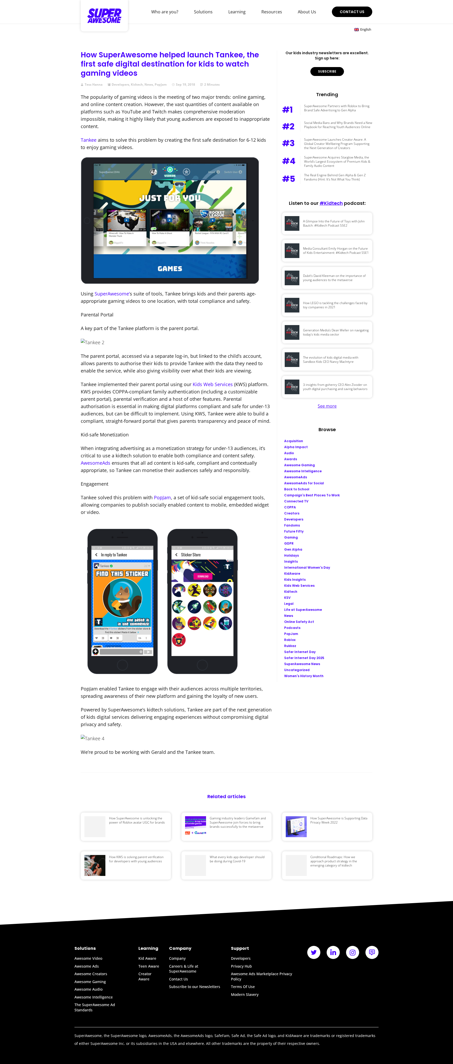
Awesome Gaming (90, 981)
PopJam (161, 85)
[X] (313, 952)
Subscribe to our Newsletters (194, 986)
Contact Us (352, 11)
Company (177, 958)
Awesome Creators (90, 973)
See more (327, 406)
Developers (120, 85)
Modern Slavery (244, 994)
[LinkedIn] (333, 952)
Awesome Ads (86, 966)
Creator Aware (145, 976)
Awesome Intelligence (93, 997)
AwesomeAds (95, 463)
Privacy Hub (241, 966)
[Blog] (372, 952)
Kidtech (137, 85)
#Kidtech (331, 203)
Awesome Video (88, 958)
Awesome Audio (88, 989)
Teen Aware (148, 966)
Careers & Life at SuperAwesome (183, 969)
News (148, 85)
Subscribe (327, 71)
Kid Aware (147, 958)
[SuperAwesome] (104, 15)
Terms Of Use (243, 986)
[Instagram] (352, 952)
